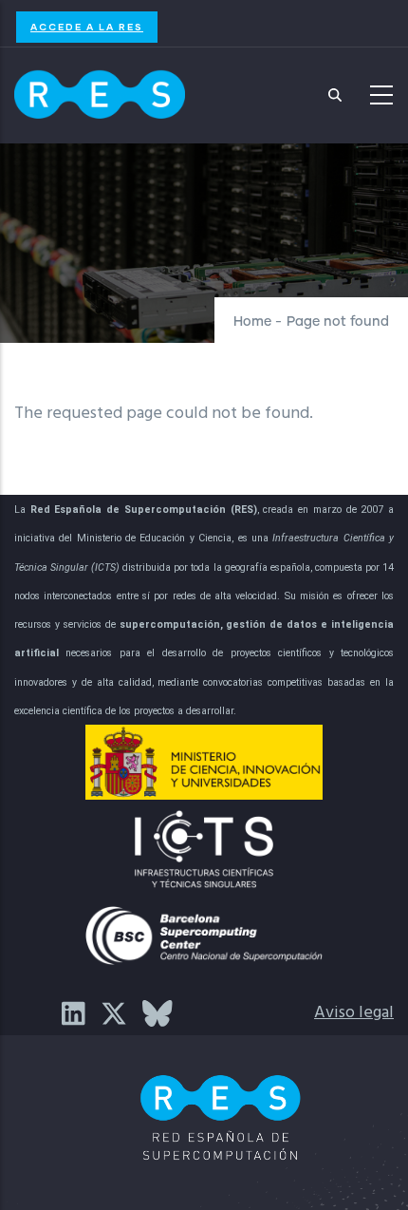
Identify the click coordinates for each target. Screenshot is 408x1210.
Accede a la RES (86, 26)
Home (252, 322)
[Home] (99, 90)
